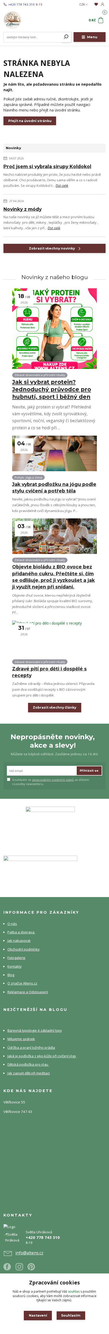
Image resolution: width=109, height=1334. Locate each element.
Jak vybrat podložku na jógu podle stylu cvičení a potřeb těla (54, 487)
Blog (10, 974)
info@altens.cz (29, 1253)
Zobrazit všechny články (54, 707)
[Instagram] (22, 1268)
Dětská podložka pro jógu (28, 1064)
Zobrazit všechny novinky (52, 248)
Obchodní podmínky (23, 949)
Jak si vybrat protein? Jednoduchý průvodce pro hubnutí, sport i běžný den (51, 389)
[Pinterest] (31, 1268)
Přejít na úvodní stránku (30, 121)
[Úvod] (22, 20)
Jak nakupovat (18, 940)
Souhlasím (70, 1315)
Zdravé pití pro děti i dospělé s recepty (49, 672)
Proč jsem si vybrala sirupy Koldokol (47, 166)
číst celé (62, 185)
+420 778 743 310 (21, 4)
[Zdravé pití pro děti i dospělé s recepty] (54, 638)
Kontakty (14, 966)
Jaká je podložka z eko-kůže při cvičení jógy (42, 1056)
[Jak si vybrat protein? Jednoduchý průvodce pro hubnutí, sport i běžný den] (54, 328)
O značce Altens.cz (22, 983)
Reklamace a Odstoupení (27, 992)
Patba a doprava (21, 932)
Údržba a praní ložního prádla (31, 1047)
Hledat (66, 37)
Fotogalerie (16, 957)
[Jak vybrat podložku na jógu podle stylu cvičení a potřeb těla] (54, 453)
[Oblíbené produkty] (96, 4)
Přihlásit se (89, 770)
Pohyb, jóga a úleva (28, 477)
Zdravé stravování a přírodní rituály (40, 375)
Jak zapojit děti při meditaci (28, 1073)
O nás (12, 923)
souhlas (74, 1291)
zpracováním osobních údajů (53, 780)
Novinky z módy (22, 209)
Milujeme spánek (21, 1038)
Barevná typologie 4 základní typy (34, 1030)
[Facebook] (9, 1268)
